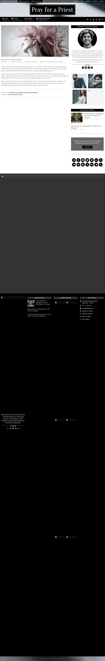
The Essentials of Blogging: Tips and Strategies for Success (93, 115)
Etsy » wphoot (86, 319)
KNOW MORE (87, 147)
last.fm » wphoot (86, 316)
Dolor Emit (28, 61)
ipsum (57, 61)
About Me (87, 65)
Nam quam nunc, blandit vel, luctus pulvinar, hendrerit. (24, 92)
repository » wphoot (87, 311)
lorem (61, 61)
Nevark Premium (53, 658)
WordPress (64, 658)
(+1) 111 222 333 (86, 305)
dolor (45, 61)
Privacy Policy (41, 658)
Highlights (34, 61)
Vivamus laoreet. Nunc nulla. (14, 94)
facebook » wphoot (87, 313)
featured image (52, 61)
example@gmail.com (87, 308)
